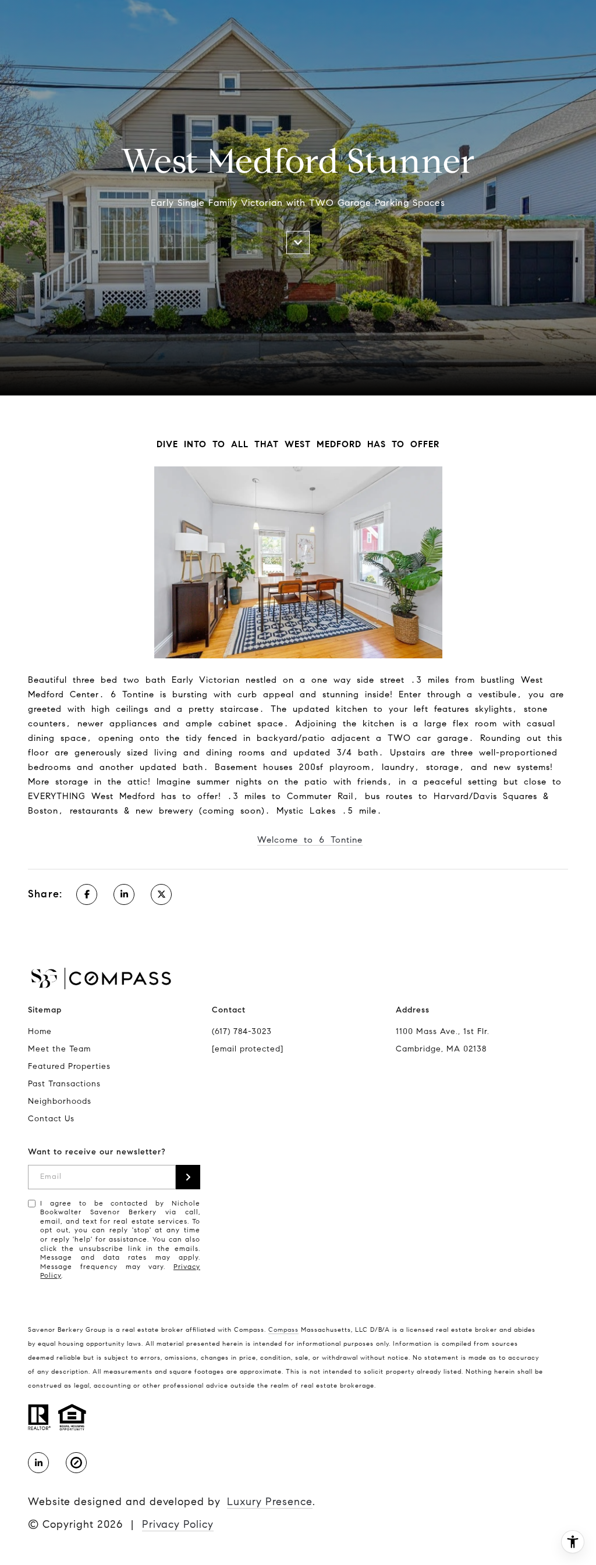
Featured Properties (69, 1066)
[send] (188, 1177)
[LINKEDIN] (38, 1462)
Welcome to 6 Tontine (310, 840)
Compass (283, 1329)
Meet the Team (59, 1049)
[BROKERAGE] (76, 1462)
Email (51, 1177)
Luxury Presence (270, 1501)
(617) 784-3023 (242, 1031)
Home (40, 1031)
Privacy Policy (178, 1524)
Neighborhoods (59, 1101)
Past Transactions (64, 1084)
